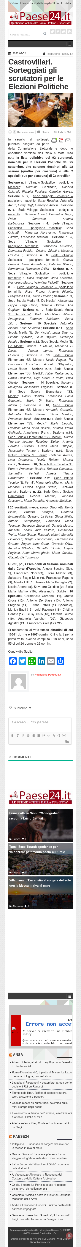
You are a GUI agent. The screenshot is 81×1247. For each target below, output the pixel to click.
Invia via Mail (64, 132)
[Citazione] (43, 735)
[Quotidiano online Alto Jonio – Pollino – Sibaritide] (40, 17)
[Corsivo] (17, 735)
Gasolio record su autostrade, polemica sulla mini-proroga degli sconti (40, 1105)
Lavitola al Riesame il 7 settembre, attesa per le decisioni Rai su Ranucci (42, 1084)
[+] (64, 735)
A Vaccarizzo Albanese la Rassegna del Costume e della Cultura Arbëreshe (37, 1176)
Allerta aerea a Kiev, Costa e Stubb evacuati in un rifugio (41, 1125)
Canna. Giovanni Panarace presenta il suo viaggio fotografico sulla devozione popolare (39, 1156)
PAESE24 (21, 1136)
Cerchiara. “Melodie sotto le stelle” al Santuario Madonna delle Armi (41, 1197)
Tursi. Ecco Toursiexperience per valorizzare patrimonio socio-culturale (37, 849)
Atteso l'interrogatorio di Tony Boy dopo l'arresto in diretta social (41, 1064)
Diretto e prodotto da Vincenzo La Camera (33, 1238)
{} (58, 735)
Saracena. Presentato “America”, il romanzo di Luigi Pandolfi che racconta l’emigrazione (41, 1217)
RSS (69, 31)
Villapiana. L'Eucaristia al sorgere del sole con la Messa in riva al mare (40, 883)
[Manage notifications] (69, 1235)
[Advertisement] (40, 944)
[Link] (53, 735)
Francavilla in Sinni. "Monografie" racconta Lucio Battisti (34, 816)
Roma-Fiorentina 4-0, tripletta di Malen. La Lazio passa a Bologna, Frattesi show (42, 1074)
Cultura (16, 838)
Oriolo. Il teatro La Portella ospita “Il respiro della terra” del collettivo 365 (40, 5)
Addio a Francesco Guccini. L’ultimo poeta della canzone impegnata (41, 1207)
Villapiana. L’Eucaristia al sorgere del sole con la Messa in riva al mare (40, 1146)
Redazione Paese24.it (60, 53)
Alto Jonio (18, 906)
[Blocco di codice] (48, 735)
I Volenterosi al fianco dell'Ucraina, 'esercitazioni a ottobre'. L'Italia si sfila (42, 1115)
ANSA (18, 1055)
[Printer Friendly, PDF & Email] (61, 140)
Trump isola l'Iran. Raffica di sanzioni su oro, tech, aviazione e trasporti (39, 1095)
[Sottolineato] (22, 735)
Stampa (45, 132)
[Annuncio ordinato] (33, 735)
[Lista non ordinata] (38, 735)
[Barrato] (27, 735)
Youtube (63, 31)
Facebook (58, 31)
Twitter (52, 31)
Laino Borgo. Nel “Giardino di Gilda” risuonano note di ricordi (40, 1166)
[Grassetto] (12, 735)
